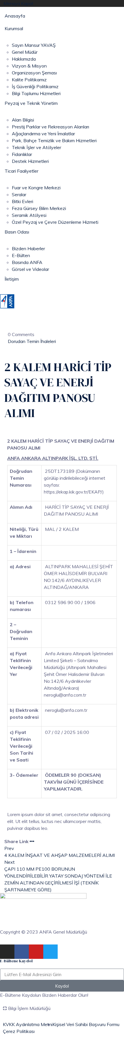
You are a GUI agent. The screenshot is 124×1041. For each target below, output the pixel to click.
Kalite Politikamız (29, 79)
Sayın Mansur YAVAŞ (34, 45)
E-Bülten (21, 255)
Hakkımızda (24, 59)
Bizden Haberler (28, 248)
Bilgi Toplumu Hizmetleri (36, 93)
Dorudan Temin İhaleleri (32, 341)
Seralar (19, 194)
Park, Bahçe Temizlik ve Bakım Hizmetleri (54, 140)
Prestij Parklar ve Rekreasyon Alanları (50, 127)
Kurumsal (14, 28)
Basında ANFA (27, 262)
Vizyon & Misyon (29, 66)
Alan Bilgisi (23, 120)
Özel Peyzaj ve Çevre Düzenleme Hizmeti (55, 222)
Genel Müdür (24, 52)
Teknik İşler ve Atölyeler (36, 147)
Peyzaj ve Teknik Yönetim (31, 103)
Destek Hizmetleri (30, 161)
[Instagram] (7, 951)
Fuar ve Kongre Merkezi (36, 187)
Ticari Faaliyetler (21, 171)
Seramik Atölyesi (29, 215)
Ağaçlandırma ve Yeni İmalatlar (43, 133)
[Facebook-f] (21, 951)
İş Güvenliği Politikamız (35, 86)
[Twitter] (50, 951)
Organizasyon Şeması (34, 73)
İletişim (12, 279)
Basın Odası (17, 232)
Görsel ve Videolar (30, 269)
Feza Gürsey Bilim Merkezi (39, 208)
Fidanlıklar (22, 154)
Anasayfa (15, 16)
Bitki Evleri (22, 201)
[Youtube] (36, 951)
